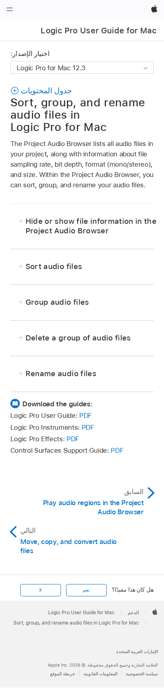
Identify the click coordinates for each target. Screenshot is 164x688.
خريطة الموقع (62, 673)
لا (40, 590)
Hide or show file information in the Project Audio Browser (90, 226)
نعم (86, 590)
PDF (85, 415)
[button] (41, 90)
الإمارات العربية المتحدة (137, 651)
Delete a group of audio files (78, 337)
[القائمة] (9, 9)
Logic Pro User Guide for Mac (98, 30)
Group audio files (57, 302)
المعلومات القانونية (100, 673)
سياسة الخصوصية (142, 673)
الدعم (133, 612)
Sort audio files (53, 266)
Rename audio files (60, 373)
